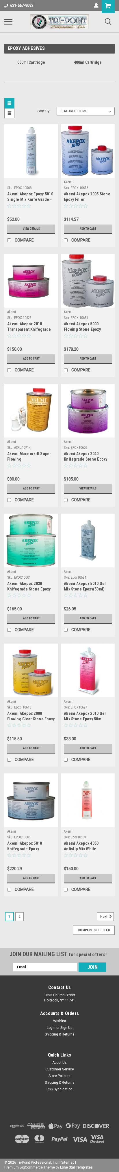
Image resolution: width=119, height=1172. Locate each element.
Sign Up (66, 1028)
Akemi (68, 182)
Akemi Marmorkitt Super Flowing (29, 456)
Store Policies (59, 1076)
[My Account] (96, 5)
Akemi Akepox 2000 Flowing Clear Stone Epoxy (31, 716)
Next (104, 917)
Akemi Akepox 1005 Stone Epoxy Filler (87, 197)
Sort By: (44, 111)
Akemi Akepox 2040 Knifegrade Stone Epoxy (85, 456)
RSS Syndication (59, 1089)
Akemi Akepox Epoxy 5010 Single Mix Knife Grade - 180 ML (30, 197)
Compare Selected (94, 930)
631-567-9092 (21, 5)
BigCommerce (31, 1167)
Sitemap (67, 1162)
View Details (31, 228)
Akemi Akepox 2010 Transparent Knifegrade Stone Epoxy (29, 327)
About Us (59, 1063)
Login (51, 1028)
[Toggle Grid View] (10, 103)
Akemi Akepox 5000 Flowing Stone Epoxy (82, 326)
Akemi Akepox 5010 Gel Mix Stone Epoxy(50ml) (85, 586)
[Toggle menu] (8, 22)
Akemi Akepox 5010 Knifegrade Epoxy (24, 846)
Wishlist (59, 1021)
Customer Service (59, 1069)
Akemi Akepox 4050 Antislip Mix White (81, 846)
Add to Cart (88, 228)
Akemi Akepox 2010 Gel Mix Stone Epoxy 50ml (85, 716)
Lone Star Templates (76, 1167)
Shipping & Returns (60, 1034)
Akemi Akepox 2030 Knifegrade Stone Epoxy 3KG (29, 586)
